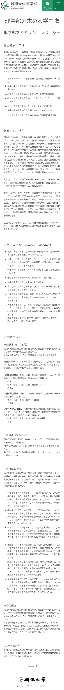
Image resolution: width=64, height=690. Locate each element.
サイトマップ (21, 686)
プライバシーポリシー (38, 686)
